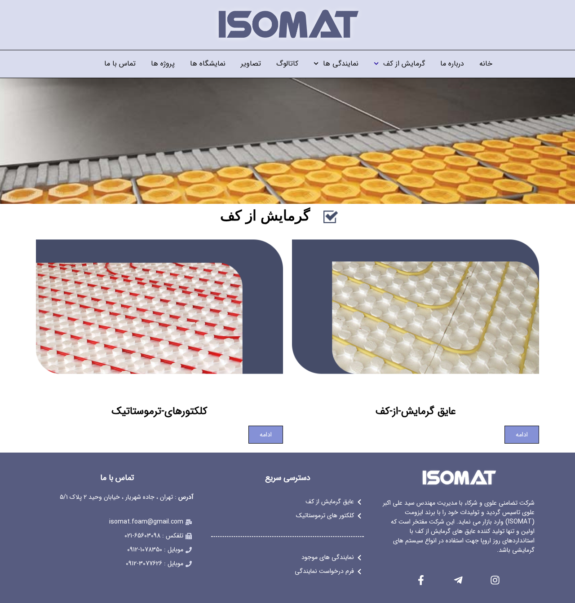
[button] (415, 304)
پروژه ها (163, 63)
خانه (485, 63)
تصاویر (251, 63)
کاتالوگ (287, 63)
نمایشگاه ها (208, 63)
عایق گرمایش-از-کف (416, 411)
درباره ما (452, 63)
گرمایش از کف (404, 63)
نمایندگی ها (340, 63)
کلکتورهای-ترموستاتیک (159, 411)
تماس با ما (120, 63)
